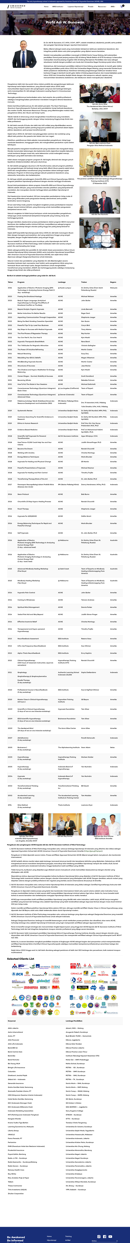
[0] (121, 7)
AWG (112, 7)
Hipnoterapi (51, 1240)
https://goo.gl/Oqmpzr (93, 851)
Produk (90, 7)
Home (46, 7)
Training (68, 1237)
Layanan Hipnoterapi (75, 7)
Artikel (67, 1240)
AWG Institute (57, 7)
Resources (102, 7)
